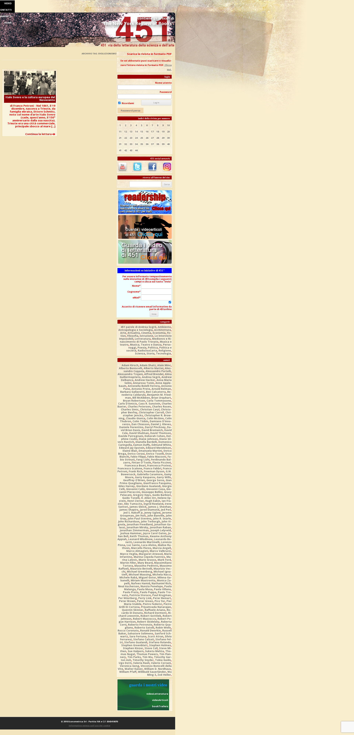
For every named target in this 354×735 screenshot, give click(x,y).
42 (125, 150)
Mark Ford (164, 559)
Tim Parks (134, 657)
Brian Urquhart (161, 397)
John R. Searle (162, 518)
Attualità (134, 333)
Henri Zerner (135, 501)
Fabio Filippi (138, 456)
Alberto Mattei (153, 368)
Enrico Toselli (155, 453)
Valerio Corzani (161, 663)
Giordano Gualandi (148, 486)
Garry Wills (164, 477)
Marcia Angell (162, 548)
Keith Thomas (139, 536)
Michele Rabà (128, 577)
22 (125, 137)
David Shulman (139, 433)
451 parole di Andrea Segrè (138, 327)
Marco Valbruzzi (160, 551)
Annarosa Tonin (143, 383)
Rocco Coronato (128, 630)
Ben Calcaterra (156, 391)
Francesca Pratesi (159, 465)
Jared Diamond (149, 509)
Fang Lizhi (143, 459)
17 (152, 131)
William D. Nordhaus (157, 669)
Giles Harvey (126, 486)
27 (152, 137)
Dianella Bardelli (146, 442)
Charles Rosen (161, 406)
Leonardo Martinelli (146, 542)
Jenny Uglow (152, 512)
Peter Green (145, 601)
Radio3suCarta (147, 350)
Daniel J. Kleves (161, 424)
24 (136, 137)
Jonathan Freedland (140, 524)
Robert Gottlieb (150, 615)
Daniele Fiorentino (131, 427)
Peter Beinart (162, 598)
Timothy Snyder (143, 660)
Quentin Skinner (132, 610)
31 (120, 144)
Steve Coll (151, 648)
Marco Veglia (128, 554)
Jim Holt (140, 515)
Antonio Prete (140, 389)
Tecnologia (163, 353)
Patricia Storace (140, 595)
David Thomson (160, 433)
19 (163, 131)
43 (131, 150)
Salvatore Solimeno (140, 633)
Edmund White (161, 445)
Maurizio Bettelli (141, 568)
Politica (153, 347)
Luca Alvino (148, 545)
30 (168, 137)
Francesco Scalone (130, 468)
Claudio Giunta (135, 418)
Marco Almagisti (137, 551)
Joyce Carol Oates (154, 533)
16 (147, 131)
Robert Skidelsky (148, 621)
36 (147, 144)
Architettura (162, 330)
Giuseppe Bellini (152, 492)
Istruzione (146, 335)
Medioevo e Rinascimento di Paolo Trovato (146, 340)
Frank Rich (135, 471)
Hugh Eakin (152, 501)
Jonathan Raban (160, 527)
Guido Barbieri (161, 495)
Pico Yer (160, 601)
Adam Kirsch (130, 365)
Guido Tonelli (131, 498)
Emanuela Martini (150, 450)
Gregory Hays (142, 495)
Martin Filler (128, 562)
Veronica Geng (129, 666)
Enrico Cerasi (136, 453)
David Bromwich (152, 430)
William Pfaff (127, 671)
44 (136, 150)
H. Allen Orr (148, 498)
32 (125, 144)
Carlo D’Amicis (127, 403)
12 (125, 131)
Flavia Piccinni (161, 462)
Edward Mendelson (158, 447)
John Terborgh (150, 521)
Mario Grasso (147, 559)
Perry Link (145, 598)
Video (8, 3)
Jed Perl (166, 509)
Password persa (130, 110)
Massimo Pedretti (146, 565)
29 (163, 137)
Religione (165, 350)
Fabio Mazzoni (156, 456)
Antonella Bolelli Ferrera (144, 386)
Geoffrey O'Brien (134, 480)
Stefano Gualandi (135, 642)
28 (157, 137)
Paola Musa (144, 589)
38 (157, 144)
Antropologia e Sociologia (135, 330)
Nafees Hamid (140, 583)
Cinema (146, 333)
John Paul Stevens (139, 518)
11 (120, 131)
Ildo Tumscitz (133, 503)
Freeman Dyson (154, 471)
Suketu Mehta (154, 651)
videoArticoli (160, 700)
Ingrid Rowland (153, 503)
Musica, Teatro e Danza (146, 344)
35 (141, 144)
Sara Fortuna (137, 636)
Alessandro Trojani (130, 374)
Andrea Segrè (151, 377)
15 (141, 131)
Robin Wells (163, 627)
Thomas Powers (147, 654)
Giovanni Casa (155, 489)
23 (131, 137)
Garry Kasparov (145, 477)
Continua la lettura (38, 134)
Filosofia (132, 335)
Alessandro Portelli (158, 371)
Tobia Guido (163, 660)
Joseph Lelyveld (160, 530)
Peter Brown (127, 601)
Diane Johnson (148, 439)
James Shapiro (128, 509)
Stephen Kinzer (133, 648)
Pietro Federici (152, 604)
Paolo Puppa (148, 592)
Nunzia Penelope (151, 586)
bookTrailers (160, 706)
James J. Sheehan (159, 506)
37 (152, 144)
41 (120, 150)
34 (136, 144)
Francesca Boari (135, 465)
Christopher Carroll (151, 412)
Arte (123, 333)
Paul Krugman (161, 595)
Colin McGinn (155, 418)
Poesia (142, 347)
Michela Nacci (161, 574)
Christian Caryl (149, 409)
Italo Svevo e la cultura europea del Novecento (30, 98)
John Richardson (128, 521)
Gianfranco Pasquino (157, 483)
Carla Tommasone (159, 400)
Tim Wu (147, 657)
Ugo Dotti (125, 663)
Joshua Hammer (130, 533)
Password (166, 92)
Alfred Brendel (153, 374)
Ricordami (127, 103)
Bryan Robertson (134, 400)
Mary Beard (145, 562)
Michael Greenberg (139, 571)
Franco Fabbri (152, 468)
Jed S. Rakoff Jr (133, 512)
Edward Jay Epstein (131, 447)
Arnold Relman (161, 389)
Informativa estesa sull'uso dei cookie (89, 725)
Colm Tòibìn (140, 421)
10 (168, 125)
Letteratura (143, 338)
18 (157, 131)
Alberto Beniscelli (130, 368)
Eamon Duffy (141, 445)
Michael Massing (140, 574)
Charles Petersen (139, 406)
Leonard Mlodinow (140, 539)
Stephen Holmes (160, 645)
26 (147, 137)
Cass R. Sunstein (149, 403)
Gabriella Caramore (150, 474)
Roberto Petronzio (140, 624)
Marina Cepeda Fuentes (149, 557)
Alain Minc (164, 365)
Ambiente (164, 327)
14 (136, 131)
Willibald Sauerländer (152, 671)
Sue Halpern (136, 651)
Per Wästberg (127, 598)
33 (131, 144)
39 (163, 144)
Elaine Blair (130, 450)
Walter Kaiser (134, 669)
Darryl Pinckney (155, 427)
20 (168, 131)
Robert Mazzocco (144, 618)
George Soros (155, 480)
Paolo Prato (130, 592)
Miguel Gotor (147, 577)
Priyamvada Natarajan (156, 607)
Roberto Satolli (144, 627)
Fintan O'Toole (141, 462)
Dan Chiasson (140, 424)
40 (168, 144)
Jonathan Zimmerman (134, 530)
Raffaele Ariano (155, 610)
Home (8, 22)
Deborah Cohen (155, 436)
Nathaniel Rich (161, 583)
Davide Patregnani (130, 436)
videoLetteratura (157, 693)
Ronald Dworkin (150, 630)
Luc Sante (133, 545)
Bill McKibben (141, 397)
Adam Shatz (148, 365)
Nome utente (163, 82)
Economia (159, 333)
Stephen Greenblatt (134, 645)
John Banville (155, 515)
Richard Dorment (155, 613)
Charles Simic (130, 409)
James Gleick (138, 506)
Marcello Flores (141, 548)
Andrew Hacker (145, 380)
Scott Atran (155, 636)
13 (131, 131)
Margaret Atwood (151, 554)
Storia (151, 353)
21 (120, 137)
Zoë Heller (164, 674)
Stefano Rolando (160, 642)
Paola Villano (162, 589)
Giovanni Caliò (135, 489)
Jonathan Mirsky (137, 527)
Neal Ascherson (128, 586)
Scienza (140, 353)
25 (141, 137)
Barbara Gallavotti (132, 391)
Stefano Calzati (143, 639)
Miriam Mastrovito (143, 580)
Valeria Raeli (141, 663)
